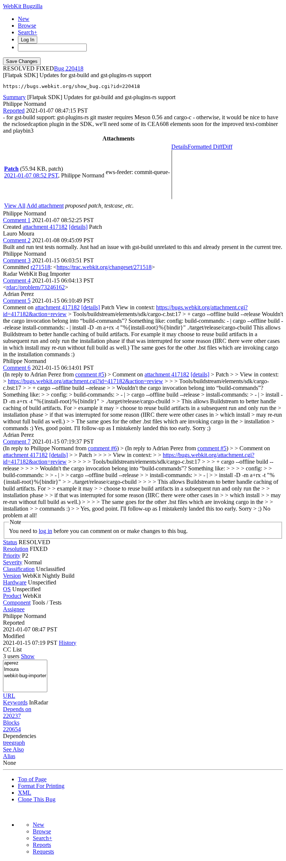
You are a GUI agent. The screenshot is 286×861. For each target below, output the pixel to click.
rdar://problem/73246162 (35, 287)
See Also (13, 749)
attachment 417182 (45, 227)
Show (28, 656)
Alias (9, 756)
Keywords (15, 702)
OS (7, 589)
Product (12, 596)
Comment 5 (17, 300)
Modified (14, 636)
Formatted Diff (205, 147)
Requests (43, 851)
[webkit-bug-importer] (25, 676)
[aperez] (25, 663)
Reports (42, 845)
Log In (27, 39)
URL (9, 696)
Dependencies (19, 736)
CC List (12, 649)
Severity (12, 562)
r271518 (40, 267)
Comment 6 (17, 368)
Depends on (17, 709)
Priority (11, 555)
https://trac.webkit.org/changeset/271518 (104, 267)
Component (17, 602)
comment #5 (89, 374)
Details (179, 147)
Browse (27, 25)
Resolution (15, 549)
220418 (74, 68)
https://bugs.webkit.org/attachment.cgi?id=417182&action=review (85, 381)
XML (24, 792)
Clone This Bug (36, 799)
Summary (14, 97)
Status (10, 542)
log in (45, 531)
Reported (14, 110)
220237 (12, 716)
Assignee (14, 609)
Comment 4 (17, 280)
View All (14, 205)
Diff (227, 147)
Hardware (14, 582)
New (23, 19)
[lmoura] (25, 669)
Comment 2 (17, 240)
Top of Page (32, 779)
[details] (78, 227)
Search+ (27, 32)
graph (18, 742)
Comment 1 (17, 220)
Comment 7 (17, 441)
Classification (19, 569)
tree (7, 742)
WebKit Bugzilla (22, 6)
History (67, 643)
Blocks (11, 722)
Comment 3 (17, 260)
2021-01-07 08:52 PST (31, 175)
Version (12, 576)
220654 (12, 729)
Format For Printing (41, 786)
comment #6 (102, 448)
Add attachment (45, 205)
